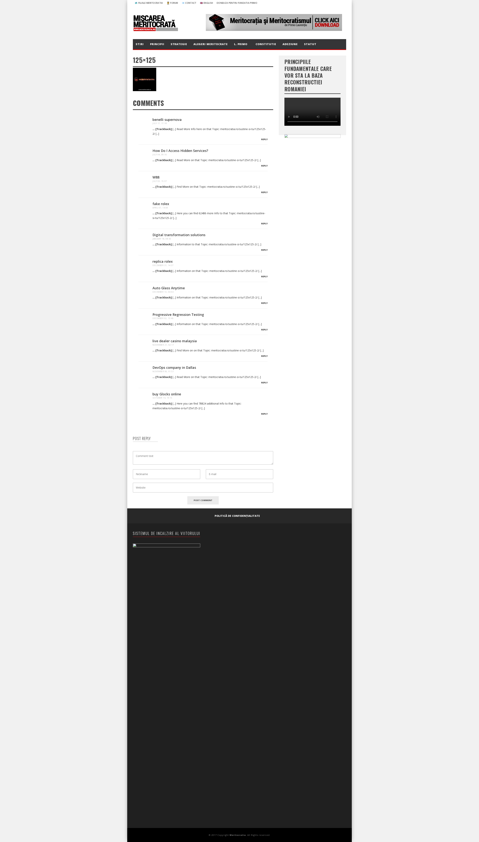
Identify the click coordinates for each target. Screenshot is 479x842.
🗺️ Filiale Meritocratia (149, 2)
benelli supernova (167, 119)
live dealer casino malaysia (174, 341)
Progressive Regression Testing (178, 314)
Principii (157, 44)
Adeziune (290, 44)
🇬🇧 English (206, 2)
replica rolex (162, 261)
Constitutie (266, 44)
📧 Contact (189, 2)
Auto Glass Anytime (168, 288)
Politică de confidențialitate (237, 516)
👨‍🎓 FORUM (172, 2)
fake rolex (160, 204)
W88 (155, 177)
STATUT (310, 44)
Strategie (179, 44)
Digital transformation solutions (178, 235)
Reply (264, 139)
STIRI (140, 44)
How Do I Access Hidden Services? (180, 150)
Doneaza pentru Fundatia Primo (237, 2)
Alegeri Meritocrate (210, 44)
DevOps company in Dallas (174, 367)
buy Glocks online (166, 394)
